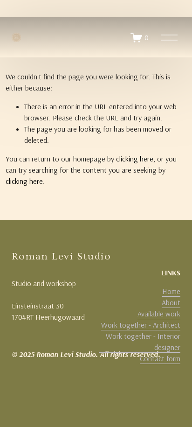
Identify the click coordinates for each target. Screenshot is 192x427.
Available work (158, 313)
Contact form (160, 358)
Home (171, 291)
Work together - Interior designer (143, 341)
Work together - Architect (140, 324)
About (171, 302)
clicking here (134, 158)
